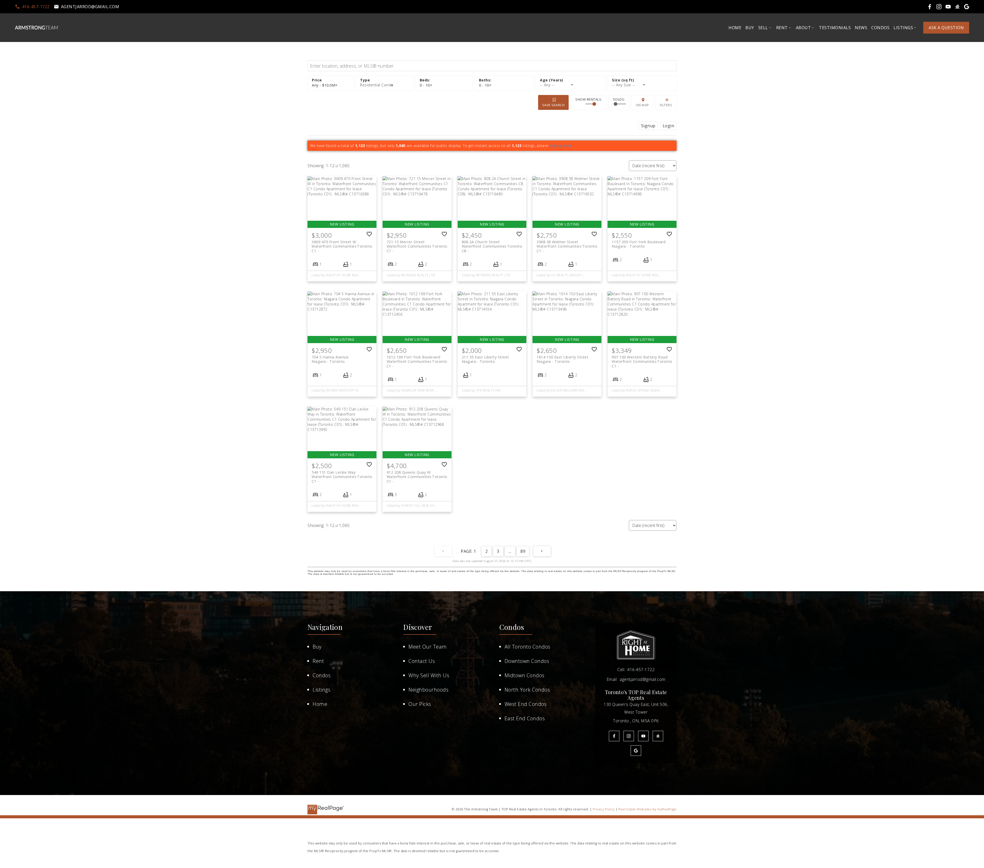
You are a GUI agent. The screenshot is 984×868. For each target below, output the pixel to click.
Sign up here (561, 145)
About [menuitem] (803, 27)
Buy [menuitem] (749, 27)
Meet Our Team (427, 646)
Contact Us (421, 661)
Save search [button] (553, 105)
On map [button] (642, 105)
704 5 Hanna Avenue (330, 359)
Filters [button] (666, 105)
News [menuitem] (861, 27)
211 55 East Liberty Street (485, 359)
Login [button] (668, 126)
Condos (322, 675)
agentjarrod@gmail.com (90, 6)
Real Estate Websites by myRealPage (647, 809)
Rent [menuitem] (782, 27)
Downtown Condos (527, 661)
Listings (321, 689)
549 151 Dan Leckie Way (342, 474)
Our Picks (419, 704)
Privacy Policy (604, 809)
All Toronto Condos (527, 646)
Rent (318, 661)
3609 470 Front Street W (342, 244)
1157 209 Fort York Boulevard (638, 244)
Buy (317, 646)
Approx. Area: (642, 80)
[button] (32, 6)
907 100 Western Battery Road (642, 359)
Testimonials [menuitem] (835, 27)
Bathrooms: (485, 85)
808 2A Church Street (492, 244)
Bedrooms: (426, 85)
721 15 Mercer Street (417, 244)
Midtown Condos (525, 675)
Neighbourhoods (428, 689)
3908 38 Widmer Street (567, 244)
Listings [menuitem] (903, 27)
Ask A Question (946, 27)
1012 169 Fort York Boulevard (417, 359)
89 (522, 551)
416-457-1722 (36, 6)
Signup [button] (648, 126)
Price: (325, 85)
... (510, 551)
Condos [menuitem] (880, 27)
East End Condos (525, 718)
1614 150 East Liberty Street (562, 359)
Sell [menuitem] (763, 27)
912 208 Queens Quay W (417, 474)
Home (320, 704)
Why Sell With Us (428, 675)
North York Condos (527, 689)
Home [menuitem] (735, 27)
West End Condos (526, 704)
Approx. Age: (570, 80)
